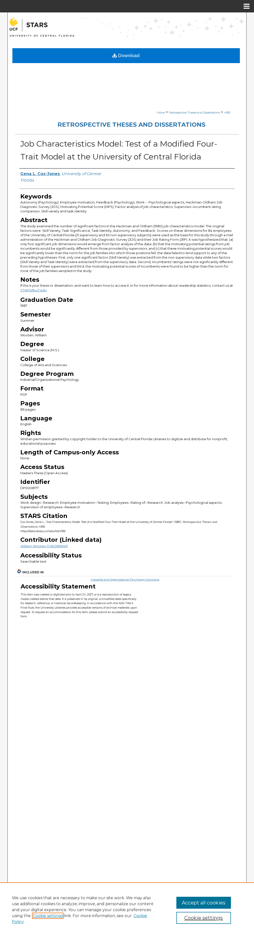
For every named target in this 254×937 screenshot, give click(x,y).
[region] (127, 909)
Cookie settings (48, 915)
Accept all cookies (203, 903)
